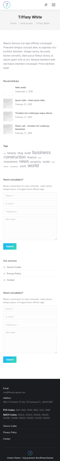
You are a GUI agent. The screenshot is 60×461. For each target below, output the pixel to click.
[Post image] (8, 91)
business (41, 152)
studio (46, 161)
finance (32, 157)
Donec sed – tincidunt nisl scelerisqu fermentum (32, 127)
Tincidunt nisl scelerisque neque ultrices (33, 113)
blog (20, 153)
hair (39, 158)
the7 (53, 162)
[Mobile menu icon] (53, 5)
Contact (10, 280)
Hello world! (20, 87)
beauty (11, 153)
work (23, 166)
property (35, 161)
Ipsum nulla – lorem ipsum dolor (30, 100)
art (5, 153)
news (24, 161)
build (28, 153)
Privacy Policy (14, 273)
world (33, 165)
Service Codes (14, 267)
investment (11, 161)
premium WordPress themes (40, 458)
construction (15, 157)
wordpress (14, 166)
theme (6, 166)
